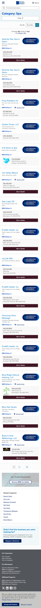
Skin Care (6, 499)
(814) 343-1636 (7, 418)
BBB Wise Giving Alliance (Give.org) (14, 582)
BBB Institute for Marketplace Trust (13, 580)
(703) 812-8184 (16, 159)
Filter (19, 18)
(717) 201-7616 (16, 449)
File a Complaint (7, 560)
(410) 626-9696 (7, 328)
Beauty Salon (7, 496)
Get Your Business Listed (10, 568)
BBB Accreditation (8, 569)
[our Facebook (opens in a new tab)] (11, 589)
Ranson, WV (22, 33)
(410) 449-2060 (7, 240)
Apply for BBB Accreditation (11, 571)
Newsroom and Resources (10, 573)
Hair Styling (7, 514)
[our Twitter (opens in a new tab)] (3, 589)
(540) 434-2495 (16, 388)
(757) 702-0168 (7, 269)
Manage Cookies (26, 604)
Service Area (20, 108)
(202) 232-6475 (7, 212)
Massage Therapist (9, 502)
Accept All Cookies (10, 604)
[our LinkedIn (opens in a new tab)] (7, 589)
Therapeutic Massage (10, 511)
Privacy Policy (6, 600)
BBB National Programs (9, 584)
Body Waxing (7, 520)
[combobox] (32, 25)
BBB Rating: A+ (7, 79)
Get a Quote (20, 60)
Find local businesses (13, 8)
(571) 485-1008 (7, 111)
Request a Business (12, 541)
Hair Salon (6, 508)
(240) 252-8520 (7, 136)
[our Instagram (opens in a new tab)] (14, 589)
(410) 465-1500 (7, 183)
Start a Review (6, 558)
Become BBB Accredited (20, 482)
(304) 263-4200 (7, 52)
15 (27, 467)
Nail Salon (6, 505)
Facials (5, 517)
